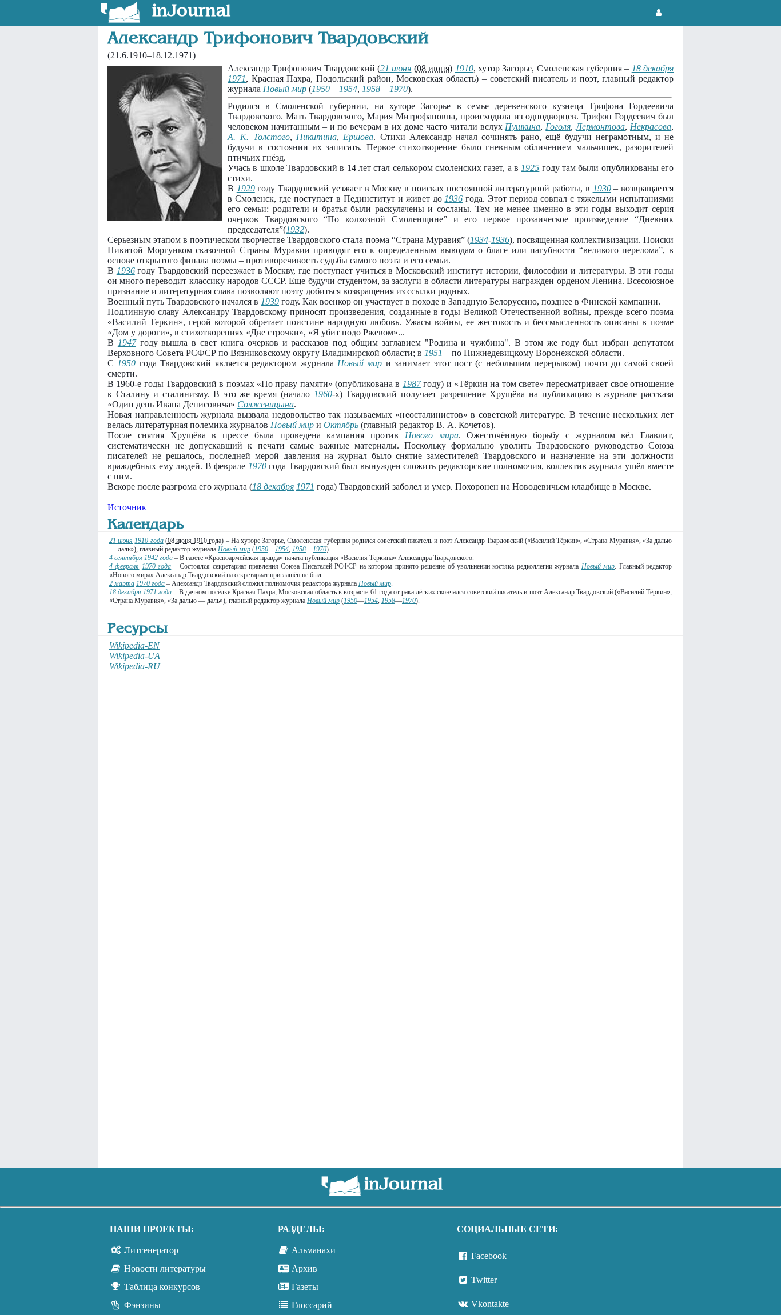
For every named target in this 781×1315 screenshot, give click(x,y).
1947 (127, 342)
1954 (348, 89)
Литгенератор (151, 1250)
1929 (246, 188)
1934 (479, 240)
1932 (295, 229)
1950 (321, 89)
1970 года (156, 566)
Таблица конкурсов (162, 1287)
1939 (270, 301)
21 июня (395, 68)
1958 (371, 89)
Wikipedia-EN (134, 645)
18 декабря (653, 68)
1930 (602, 188)
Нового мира (432, 435)
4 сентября (125, 558)
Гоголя (558, 126)
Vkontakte (490, 1304)
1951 (433, 353)
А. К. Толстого (259, 137)
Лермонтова (600, 126)
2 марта (121, 583)
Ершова (358, 137)
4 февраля (124, 566)
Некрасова (650, 126)
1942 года (158, 558)
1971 (237, 78)
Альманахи (314, 1250)
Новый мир (284, 89)
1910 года (148, 541)
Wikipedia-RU (134, 666)
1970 (398, 89)
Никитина (316, 137)
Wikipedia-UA (134, 656)
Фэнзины (142, 1305)
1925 (530, 168)
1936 (453, 198)
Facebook (489, 1256)
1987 (412, 384)
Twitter (484, 1280)
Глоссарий (312, 1305)
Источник (126, 507)
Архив (304, 1268)
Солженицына (265, 404)
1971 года (157, 592)
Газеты (305, 1287)
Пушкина (522, 126)
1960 (323, 394)
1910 (464, 68)
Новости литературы (165, 1268)
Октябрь (341, 425)
